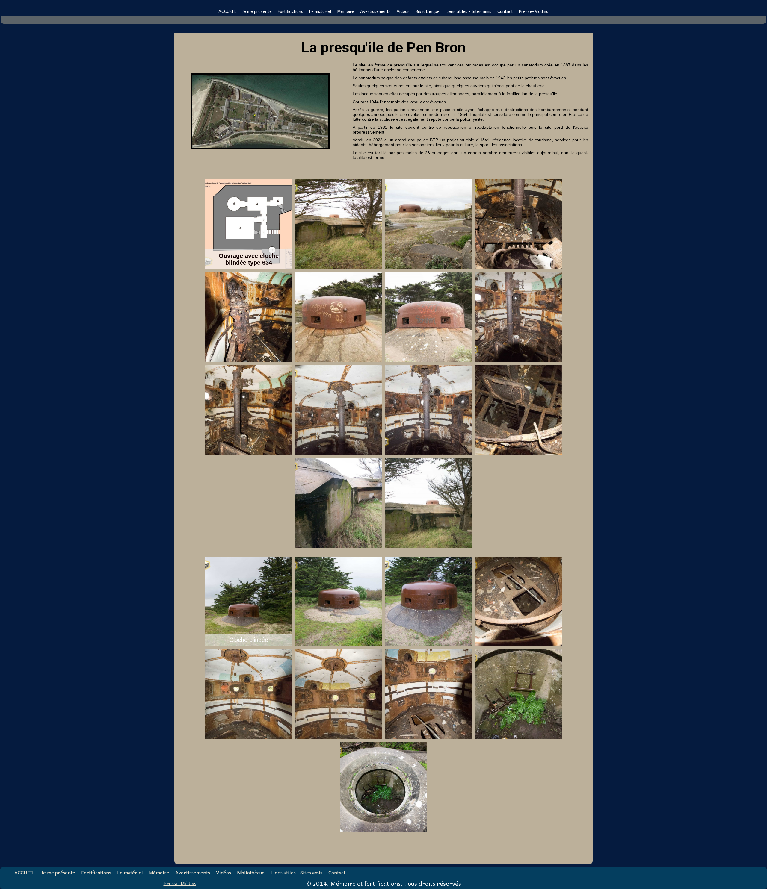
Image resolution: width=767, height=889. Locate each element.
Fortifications (290, 11)
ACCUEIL (227, 11)
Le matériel (320, 11)
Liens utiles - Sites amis (468, 11)
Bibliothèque (428, 11)
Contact (505, 11)
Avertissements (375, 11)
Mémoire (345, 11)
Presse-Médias (533, 11)
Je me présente (257, 11)
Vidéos (403, 11)
